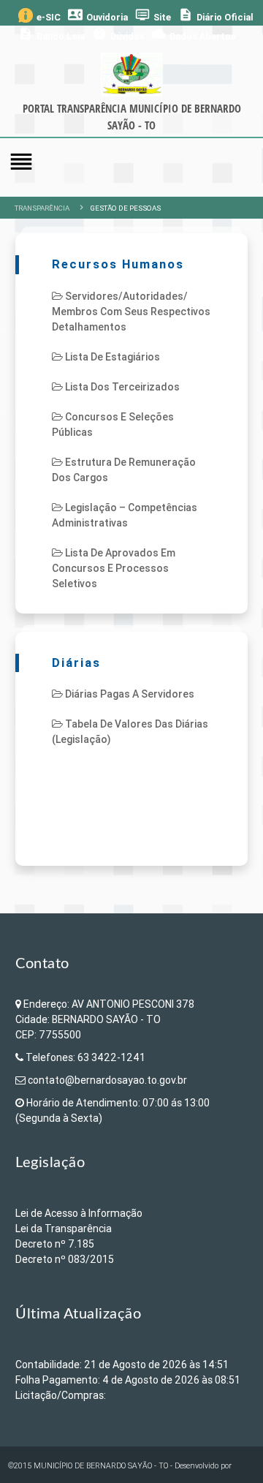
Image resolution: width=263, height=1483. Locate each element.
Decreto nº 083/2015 (64, 1259)
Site (153, 15)
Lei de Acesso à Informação (78, 1213)
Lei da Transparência (63, 1228)
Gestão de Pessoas (125, 208)
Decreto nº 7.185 (54, 1243)
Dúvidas (118, 34)
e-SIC (49, 17)
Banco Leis (51, 34)
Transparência (42, 208)
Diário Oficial (216, 15)
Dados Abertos (193, 34)
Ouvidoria (98, 15)
